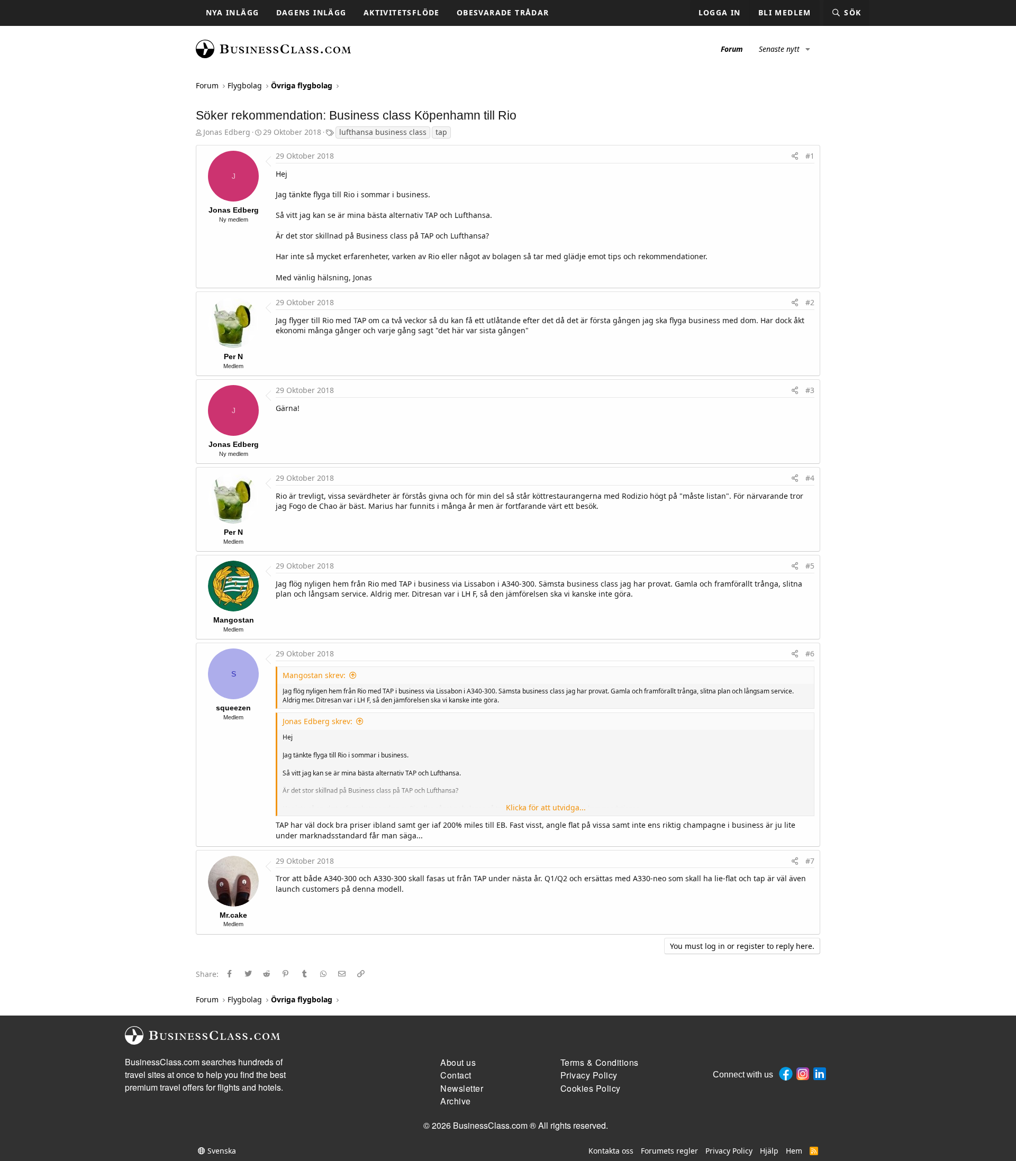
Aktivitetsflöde (402, 12)
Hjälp (769, 1151)
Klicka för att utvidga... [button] (546, 807)
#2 (809, 302)
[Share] (795, 156)
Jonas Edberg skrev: (317, 721)
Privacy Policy (728, 1151)
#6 (809, 653)
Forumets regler (669, 1151)
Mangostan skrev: (314, 675)
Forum (732, 49)
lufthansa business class (383, 132)
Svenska (220, 1151)
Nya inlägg (232, 12)
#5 (809, 566)
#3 (809, 390)
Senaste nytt (779, 49)
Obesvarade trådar (503, 12)
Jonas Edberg (226, 132)
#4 (809, 478)
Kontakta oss (610, 1151)
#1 (809, 156)
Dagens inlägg (311, 12)
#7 (809, 861)
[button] (808, 49)
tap (441, 132)
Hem (794, 1151)
